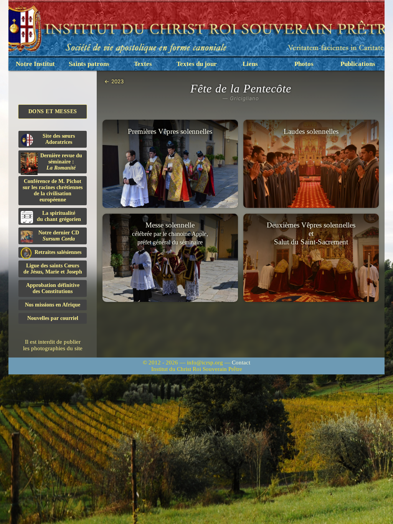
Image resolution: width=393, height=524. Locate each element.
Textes (143, 64)
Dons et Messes (52, 111)
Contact (241, 362)
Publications (357, 64)
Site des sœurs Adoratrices (59, 139)
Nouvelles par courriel (52, 318)
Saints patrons (89, 64)
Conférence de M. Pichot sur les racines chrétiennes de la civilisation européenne (53, 190)
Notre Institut (35, 64)
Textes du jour (197, 64)
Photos (304, 64)
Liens (250, 64)
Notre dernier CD (58, 236)
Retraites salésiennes (58, 252)
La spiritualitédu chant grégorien (59, 216)
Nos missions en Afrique (52, 305)
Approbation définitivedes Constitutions (52, 288)
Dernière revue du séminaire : (61, 162)
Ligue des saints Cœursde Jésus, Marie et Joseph (52, 269)
